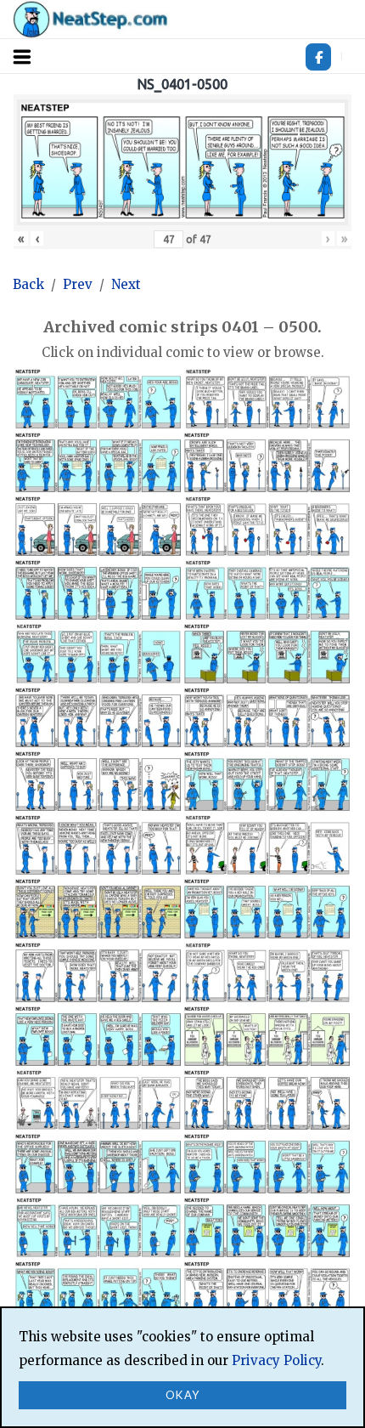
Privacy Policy (276, 1360)
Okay (183, 1395)
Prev (78, 284)
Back (28, 284)
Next (126, 284)
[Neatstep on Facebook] (318, 57)
